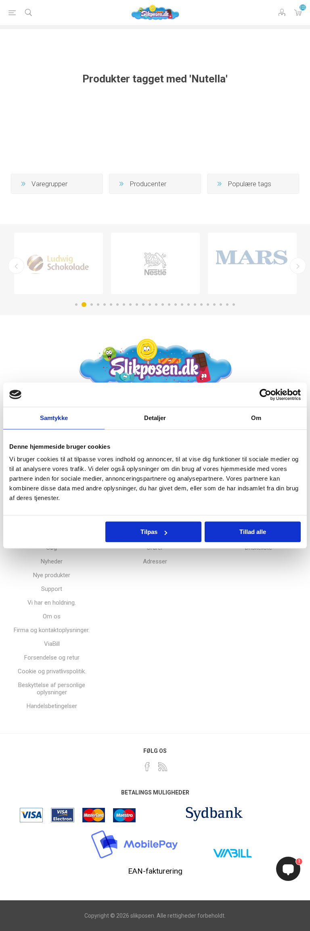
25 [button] (233, 304)
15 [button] (169, 304)
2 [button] (84, 304)
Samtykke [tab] (54, 417)
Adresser (155, 561)
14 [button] (162, 304)
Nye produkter (51, 575)
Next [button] (298, 266)
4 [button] (98, 304)
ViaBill (52, 643)
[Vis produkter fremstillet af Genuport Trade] (252, 263)
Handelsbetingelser (52, 706)
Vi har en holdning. (51, 602)
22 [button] (214, 304)
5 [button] (104, 304)
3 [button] (91, 304)
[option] (58, 263)
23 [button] (221, 304)
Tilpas (148, 531)
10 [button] (137, 304)
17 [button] (182, 304)
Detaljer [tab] (155, 417)
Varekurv (298, 12)
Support (51, 589)
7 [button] (117, 304)
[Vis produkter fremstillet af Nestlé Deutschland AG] (155, 263)
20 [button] (201, 304)
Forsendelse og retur (52, 657)
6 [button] (111, 304)
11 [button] (143, 304)
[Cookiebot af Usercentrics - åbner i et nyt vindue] (265, 395)
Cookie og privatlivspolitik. (52, 671)
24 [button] (227, 304)
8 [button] (124, 304)
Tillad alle (252, 531)
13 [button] (156, 304)
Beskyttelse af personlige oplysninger (51, 688)
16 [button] (175, 304)
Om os (52, 616)
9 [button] (130, 304)
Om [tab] (256, 417)
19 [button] (195, 304)
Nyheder (52, 561)
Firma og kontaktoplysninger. (52, 630)
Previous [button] (16, 266)
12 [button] (150, 304)
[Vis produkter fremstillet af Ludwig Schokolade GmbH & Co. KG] (58, 263)
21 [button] (208, 304)
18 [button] (188, 304)
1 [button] (76, 304)
